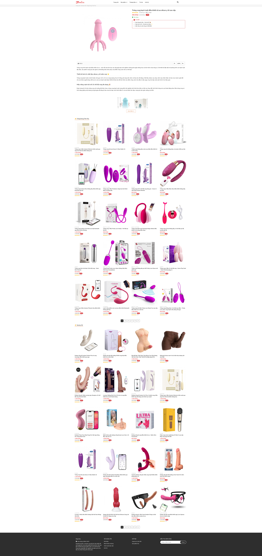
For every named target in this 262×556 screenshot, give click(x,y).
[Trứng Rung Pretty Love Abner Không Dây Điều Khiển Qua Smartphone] (116, 253)
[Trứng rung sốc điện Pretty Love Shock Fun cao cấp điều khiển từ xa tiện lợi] (145, 292)
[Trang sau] (138, 320)
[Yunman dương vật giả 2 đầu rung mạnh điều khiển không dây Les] (145, 459)
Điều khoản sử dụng (108, 543)
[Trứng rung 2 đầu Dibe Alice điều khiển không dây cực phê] (173, 173)
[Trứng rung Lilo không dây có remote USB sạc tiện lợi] (173, 133)
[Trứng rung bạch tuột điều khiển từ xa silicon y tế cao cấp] (103, 34)
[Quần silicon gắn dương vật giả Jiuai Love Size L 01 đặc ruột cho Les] (116, 419)
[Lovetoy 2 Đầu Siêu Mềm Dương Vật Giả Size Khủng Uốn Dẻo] (88, 499)
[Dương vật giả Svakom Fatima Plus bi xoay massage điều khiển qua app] (88, 340)
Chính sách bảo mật (108, 545)
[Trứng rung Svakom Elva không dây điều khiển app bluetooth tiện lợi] (88, 173)
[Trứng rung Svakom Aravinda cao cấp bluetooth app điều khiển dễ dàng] (88, 213)
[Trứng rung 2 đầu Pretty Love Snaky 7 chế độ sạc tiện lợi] (116, 213)
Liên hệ (105, 548)
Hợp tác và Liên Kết (136, 541)
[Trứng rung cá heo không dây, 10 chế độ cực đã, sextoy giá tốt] (173, 213)
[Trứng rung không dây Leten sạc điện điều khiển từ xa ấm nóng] (145, 133)
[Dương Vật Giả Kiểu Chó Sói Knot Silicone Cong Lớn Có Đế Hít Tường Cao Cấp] (116, 499)
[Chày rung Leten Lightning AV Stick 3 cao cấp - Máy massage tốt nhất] (173, 419)
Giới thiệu (106, 541)
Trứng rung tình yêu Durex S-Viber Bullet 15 (114, 149)
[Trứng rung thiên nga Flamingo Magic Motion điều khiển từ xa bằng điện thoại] (145, 213)
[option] (103, 34)
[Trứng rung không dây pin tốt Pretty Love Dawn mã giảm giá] (145, 253)
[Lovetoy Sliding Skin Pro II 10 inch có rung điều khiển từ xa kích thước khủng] (116, 380)
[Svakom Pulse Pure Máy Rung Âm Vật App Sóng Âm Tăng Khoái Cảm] (88, 419)
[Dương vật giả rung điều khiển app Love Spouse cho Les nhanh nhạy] (173, 499)
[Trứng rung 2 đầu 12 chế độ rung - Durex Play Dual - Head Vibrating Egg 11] (173, 253)
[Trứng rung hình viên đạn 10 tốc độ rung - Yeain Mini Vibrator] (88, 253)
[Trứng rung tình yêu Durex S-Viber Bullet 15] (116, 133)
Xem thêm (130, 111)
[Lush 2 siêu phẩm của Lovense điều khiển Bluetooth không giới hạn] (116, 292)
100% (178, 63)
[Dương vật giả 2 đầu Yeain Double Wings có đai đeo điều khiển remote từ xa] (145, 499)
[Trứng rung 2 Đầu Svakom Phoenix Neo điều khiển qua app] (88, 292)
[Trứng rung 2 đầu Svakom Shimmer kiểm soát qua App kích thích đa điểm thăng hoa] (88, 133)
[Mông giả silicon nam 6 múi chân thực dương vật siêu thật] (173, 340)
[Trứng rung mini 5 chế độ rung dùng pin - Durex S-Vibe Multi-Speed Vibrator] (145, 173)
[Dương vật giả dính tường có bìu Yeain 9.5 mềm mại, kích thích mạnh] (173, 459)
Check (183, 542)
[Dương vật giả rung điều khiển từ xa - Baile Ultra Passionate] (145, 419)
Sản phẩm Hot (135, 543)
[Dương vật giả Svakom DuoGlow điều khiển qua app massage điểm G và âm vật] (116, 459)
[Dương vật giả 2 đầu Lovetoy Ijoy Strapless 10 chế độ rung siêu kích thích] (88, 380)
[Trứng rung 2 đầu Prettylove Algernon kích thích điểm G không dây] (116, 173)
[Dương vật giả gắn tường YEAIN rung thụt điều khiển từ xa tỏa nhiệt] (116, 340)
